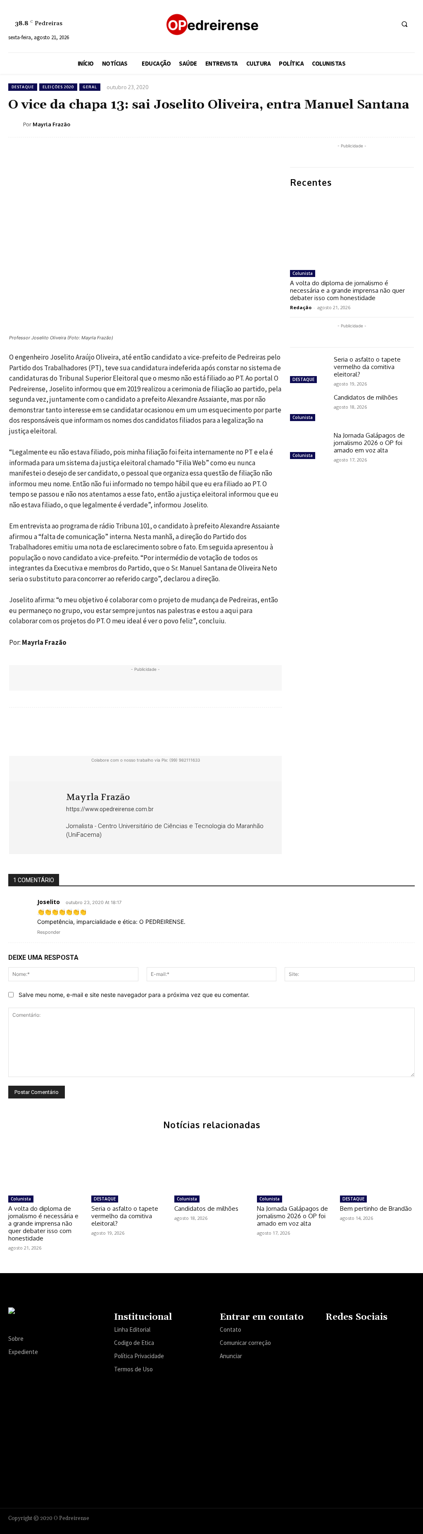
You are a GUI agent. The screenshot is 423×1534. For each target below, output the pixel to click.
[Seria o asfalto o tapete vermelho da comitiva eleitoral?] (308, 371)
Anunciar (231, 1356)
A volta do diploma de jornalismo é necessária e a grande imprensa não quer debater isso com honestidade (347, 290)
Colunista (302, 273)
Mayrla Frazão (51, 124)
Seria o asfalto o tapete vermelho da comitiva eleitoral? (367, 366)
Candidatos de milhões (366, 397)
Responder (48, 932)
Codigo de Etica (134, 1343)
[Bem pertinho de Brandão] (377, 1165)
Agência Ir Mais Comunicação (375, 1516)
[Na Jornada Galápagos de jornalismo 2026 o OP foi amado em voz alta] (308, 447)
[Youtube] (386, 23)
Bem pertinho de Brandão (376, 1208)
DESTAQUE (23, 87)
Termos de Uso (133, 1369)
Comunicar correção (245, 1343)
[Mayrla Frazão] (15, 124)
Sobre (16, 1338)
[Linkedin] (355, 23)
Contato (230, 1329)
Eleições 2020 (58, 87)
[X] (371, 23)
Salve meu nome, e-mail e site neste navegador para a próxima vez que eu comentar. (134, 994)
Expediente (23, 1352)
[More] (296, 732)
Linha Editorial (132, 1329)
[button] (404, 24)
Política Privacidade (139, 1356)
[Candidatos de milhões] (308, 409)
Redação (300, 307)
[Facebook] (324, 23)
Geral (90, 87)
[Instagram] (340, 23)
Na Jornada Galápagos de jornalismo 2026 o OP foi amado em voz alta (369, 442)
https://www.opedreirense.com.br (110, 809)
